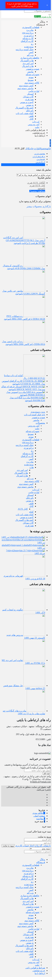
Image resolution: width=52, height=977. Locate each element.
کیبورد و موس (27, 102)
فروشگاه (40, 24)
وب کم (30, 55)
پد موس (30, 105)
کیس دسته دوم (26, 85)
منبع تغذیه (29, 46)
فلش (31, 116)
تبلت (37, 127)
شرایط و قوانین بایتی (35, 130)
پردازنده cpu (28, 33)
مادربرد (30, 30)
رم (32, 44)
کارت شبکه (28, 38)
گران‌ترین (40, 164)
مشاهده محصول (37, 191)
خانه (49, 148)
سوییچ (31, 80)
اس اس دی (28, 63)
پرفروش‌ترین (38, 156)
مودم (31, 77)
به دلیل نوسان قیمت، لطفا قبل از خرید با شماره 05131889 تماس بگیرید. (22, 5)
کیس (31, 52)
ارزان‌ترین (40, 162)
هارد (31, 467)
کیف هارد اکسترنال (24, 107)
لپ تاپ (35, 121)
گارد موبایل (28, 96)
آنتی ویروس (33, 124)
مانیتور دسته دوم (25, 88)
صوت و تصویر (32, 69)
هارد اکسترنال (27, 60)
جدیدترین (41, 159)
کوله (31, 511)
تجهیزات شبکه (32, 74)
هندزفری (29, 99)
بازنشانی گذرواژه (43, 845)
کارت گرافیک (27, 41)
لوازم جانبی (33, 91)
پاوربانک (30, 110)
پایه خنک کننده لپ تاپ (34, 414)
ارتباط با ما (40, 135)
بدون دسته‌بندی (38, 412)
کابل (31, 119)
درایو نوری (29, 35)
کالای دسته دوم (32, 83)
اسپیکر (30, 94)
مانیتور (30, 71)
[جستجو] (50, 14)
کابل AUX (23, 509)
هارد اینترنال (28, 66)
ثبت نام (47, 773)
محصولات (43, 148)
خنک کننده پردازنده (25, 49)
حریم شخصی (38, 132)
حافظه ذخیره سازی (29, 58)
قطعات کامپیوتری (30, 27)
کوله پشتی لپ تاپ (25, 113)
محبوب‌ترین (39, 153)
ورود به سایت (8, 846)
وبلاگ (42, 21)
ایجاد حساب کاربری (24, 845)
